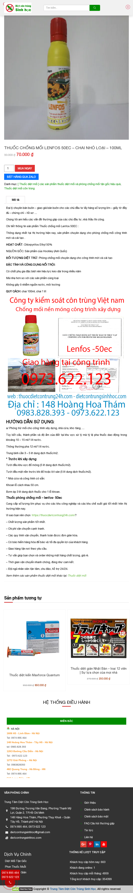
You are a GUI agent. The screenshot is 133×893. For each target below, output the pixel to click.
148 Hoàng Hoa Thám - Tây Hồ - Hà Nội (30, 742)
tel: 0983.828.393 (16, 746)
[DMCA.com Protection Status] (22, 889)
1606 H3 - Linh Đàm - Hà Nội (23, 733)
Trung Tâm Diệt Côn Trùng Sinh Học (73, 889)
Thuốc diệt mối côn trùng (19, 188)
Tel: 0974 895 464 (16, 737)
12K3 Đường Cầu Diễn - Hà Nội (25, 751)
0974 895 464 (10, 872)
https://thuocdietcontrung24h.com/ (53, 515)
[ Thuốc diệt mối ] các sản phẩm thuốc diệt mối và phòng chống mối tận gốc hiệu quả (69, 184)
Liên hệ (88, 837)
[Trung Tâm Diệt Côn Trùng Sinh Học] (18, 8)
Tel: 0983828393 (16, 764)
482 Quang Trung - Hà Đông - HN (26, 769)
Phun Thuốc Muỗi (15, 866)
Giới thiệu (90, 802)
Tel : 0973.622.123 (17, 755)
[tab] (15, 200)
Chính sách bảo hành (96, 809)
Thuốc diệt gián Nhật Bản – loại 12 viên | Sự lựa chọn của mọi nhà (98, 670)
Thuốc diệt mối (77, 575)
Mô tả (15, 199)
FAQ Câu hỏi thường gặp (99, 823)
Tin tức (88, 830)
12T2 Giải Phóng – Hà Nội (22, 760)
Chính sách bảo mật (96, 816)
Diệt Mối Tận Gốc (16, 860)
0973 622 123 (10, 877)
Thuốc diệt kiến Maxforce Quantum (34, 675)
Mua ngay (25, 168)
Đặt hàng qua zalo (21, 176)
